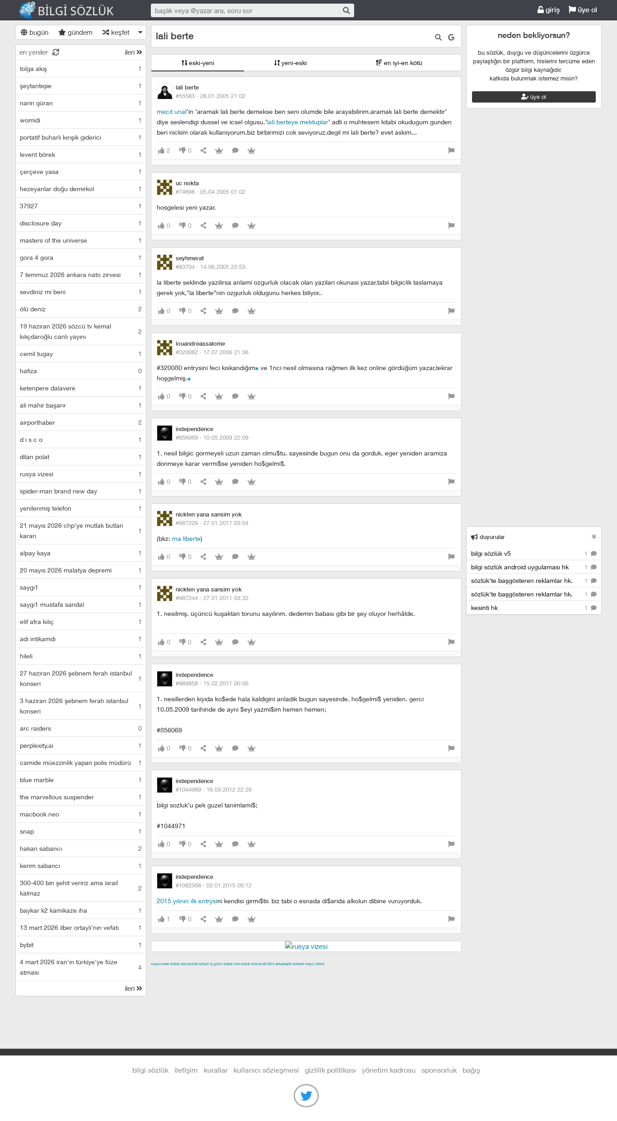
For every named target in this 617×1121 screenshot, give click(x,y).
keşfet (119, 32)
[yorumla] (235, 151)
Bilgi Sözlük (74, 10)
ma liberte (186, 538)
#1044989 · (214, 789)
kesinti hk (530, 607)
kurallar (216, 1069)
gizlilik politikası (330, 1069)
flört (271, 964)
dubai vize (178, 964)
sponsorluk (439, 1069)
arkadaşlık (284, 964)
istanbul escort (194, 984)
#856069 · (212, 437)
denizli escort (293, 974)
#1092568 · (214, 885)
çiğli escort (331, 974)
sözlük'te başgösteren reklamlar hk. (530, 580)
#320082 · (212, 352)
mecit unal (172, 111)
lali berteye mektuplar (297, 122)
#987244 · (212, 597)
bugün (38, 32)
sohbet (298, 964)
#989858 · (212, 683)
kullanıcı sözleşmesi (266, 1069)
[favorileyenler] (251, 150)
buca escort (253, 974)
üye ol (586, 9)
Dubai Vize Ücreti (254, 964)
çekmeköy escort (376, 974)
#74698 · (210, 191)
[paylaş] (203, 150)
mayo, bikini (314, 964)
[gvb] (189, 378)
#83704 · (210, 266)
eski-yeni (200, 62)
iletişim (186, 1069)
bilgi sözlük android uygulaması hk (530, 567)
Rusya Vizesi (160, 964)
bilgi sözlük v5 (530, 553)
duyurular (491, 537)
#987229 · (212, 522)
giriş (552, 9)
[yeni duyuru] (594, 536)
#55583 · (210, 95)
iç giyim (216, 964)
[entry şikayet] (451, 150)
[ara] (346, 10)
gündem (79, 32)
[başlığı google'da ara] (451, 37)
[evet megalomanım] (257, 367)
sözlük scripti (198, 964)
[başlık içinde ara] (438, 37)
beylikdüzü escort (328, 984)
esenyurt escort (276, 984)
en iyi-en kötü (402, 62)
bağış (471, 1069)
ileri (130, 52)
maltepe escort (211, 974)
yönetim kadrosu (389, 1069)
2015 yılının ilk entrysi (187, 901)
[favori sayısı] (219, 150)
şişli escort (235, 984)
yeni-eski (293, 62)
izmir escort (168, 974)
